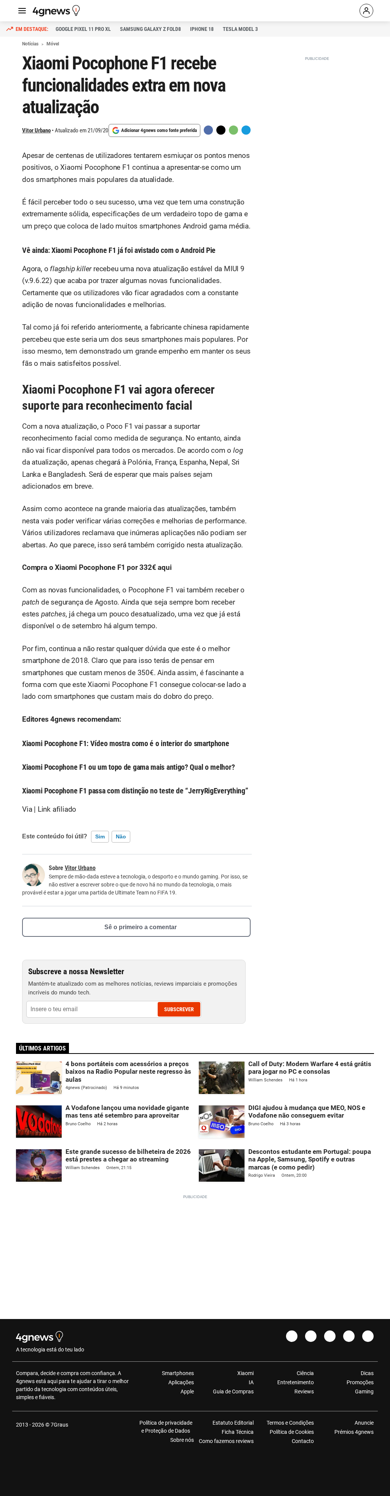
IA (251, 1382)
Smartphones (178, 1373)
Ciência (305, 1373)
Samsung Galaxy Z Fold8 (150, 29)
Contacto (302, 1441)
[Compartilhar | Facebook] (208, 130)
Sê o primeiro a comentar (140, 927)
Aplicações (181, 1382)
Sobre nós (182, 1440)
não (121, 836)
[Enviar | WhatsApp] (233, 130)
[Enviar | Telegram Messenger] (246, 130)
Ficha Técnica (238, 1432)
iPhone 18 (202, 29)
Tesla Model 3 (240, 29)
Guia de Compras (233, 1391)
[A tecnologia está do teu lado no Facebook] (291, 1336)
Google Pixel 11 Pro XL (83, 29)
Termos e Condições (290, 1423)
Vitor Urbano (36, 130)
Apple (187, 1391)
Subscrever (179, 1009)
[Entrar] (366, 11)
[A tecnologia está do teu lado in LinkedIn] (368, 1336)
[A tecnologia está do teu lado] (57, 10)
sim (100, 836)
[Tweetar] (220, 130)
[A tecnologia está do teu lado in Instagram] (310, 1336)
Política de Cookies (291, 1432)
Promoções (360, 1382)
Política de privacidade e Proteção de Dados (165, 1427)
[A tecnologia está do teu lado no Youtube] (330, 1336)
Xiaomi (245, 1373)
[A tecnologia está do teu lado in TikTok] (349, 1336)
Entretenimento (295, 1382)
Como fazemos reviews (226, 1441)
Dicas (367, 1373)
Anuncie (364, 1423)
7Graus (59, 1425)
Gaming (364, 1391)
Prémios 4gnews (354, 1432)
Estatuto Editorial (233, 1423)
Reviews (303, 1391)
